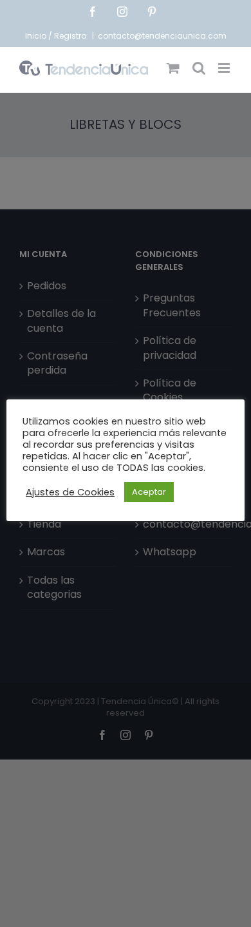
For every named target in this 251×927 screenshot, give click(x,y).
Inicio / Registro (56, 35)
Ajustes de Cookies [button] (70, 492)
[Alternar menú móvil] (225, 68)
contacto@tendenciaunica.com (162, 35)
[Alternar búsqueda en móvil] (198, 68)
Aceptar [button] (149, 492)
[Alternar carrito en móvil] (173, 68)
